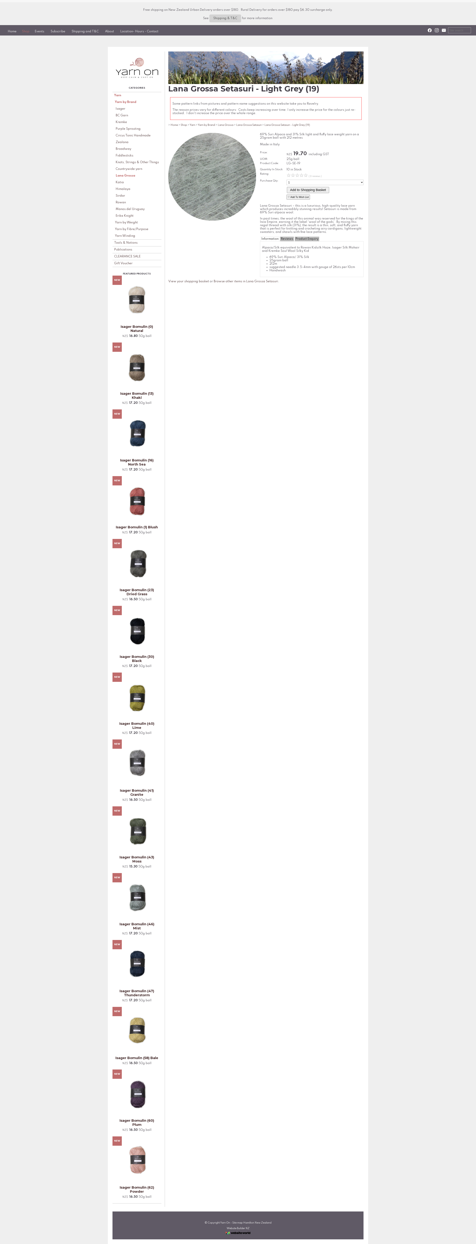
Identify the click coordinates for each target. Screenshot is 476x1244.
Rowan (121, 202)
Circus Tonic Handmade (133, 135)
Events (39, 31)
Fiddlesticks (124, 155)
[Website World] (238, 1235)
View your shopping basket (188, 281)
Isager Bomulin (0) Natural (137, 329)
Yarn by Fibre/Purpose (131, 229)
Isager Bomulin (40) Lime (136, 726)
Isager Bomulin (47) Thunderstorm (137, 993)
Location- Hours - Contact (139, 31)
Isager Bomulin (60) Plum (137, 1123)
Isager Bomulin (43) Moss (137, 859)
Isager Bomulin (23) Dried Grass (137, 592)
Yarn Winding (125, 236)
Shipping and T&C (85, 31)
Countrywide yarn (129, 169)
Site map (237, 1223)
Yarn (117, 95)
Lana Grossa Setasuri (249, 125)
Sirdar (120, 195)
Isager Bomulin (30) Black (137, 659)
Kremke (121, 122)
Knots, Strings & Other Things (137, 162)
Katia (120, 182)
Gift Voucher (123, 263)
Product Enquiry (307, 238)
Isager (120, 108)
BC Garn (122, 115)
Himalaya (123, 189)
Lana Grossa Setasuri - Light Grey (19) (287, 125)
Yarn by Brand (125, 102)
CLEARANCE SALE (127, 256)
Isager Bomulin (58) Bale (136, 1058)
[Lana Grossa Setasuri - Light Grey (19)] (212, 219)
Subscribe (58, 31)
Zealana (122, 142)
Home (12, 31)
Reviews (287, 238)
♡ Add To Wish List (298, 197)
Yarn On (225, 1223)
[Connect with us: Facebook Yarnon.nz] (430, 30)
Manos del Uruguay (130, 209)
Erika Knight (125, 215)
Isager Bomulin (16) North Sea (137, 462)
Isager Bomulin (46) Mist (137, 926)
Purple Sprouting (128, 128)
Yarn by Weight (126, 222)
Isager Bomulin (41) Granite (137, 793)
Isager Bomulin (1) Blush (137, 527)
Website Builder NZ (238, 1228)
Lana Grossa (125, 175)
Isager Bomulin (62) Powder (137, 1189)
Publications (123, 249)
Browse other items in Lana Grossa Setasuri (246, 281)
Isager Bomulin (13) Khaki (137, 396)
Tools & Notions (126, 242)
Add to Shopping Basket (308, 190)
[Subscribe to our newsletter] (444, 30)
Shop (25, 31)
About (109, 31)
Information (270, 238)
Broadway (123, 149)
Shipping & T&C (225, 18)
